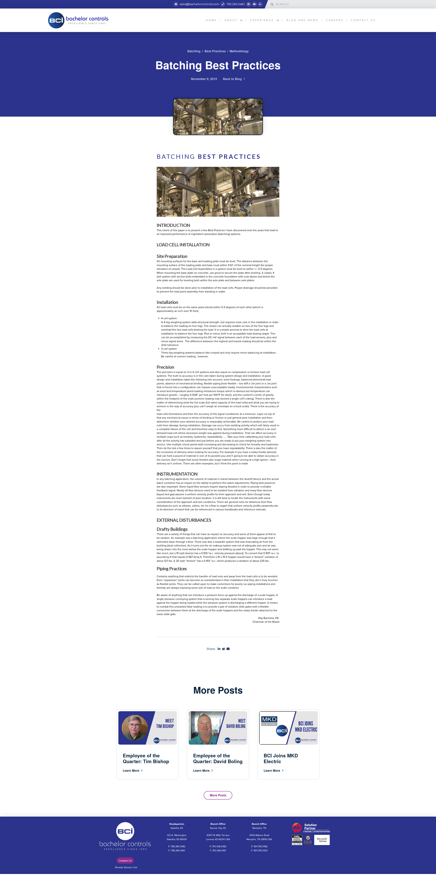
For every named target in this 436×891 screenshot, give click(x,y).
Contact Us (125, 860)
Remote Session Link (126, 867)
